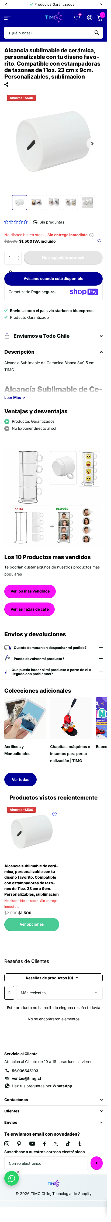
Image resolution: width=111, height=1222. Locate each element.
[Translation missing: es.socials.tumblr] (79, 1143)
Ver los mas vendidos (30, 591)
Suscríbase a (97, 1163)
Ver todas (20, 779)
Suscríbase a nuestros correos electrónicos (44, 1151)
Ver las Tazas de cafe (30, 609)
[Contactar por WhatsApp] (11, 1178)
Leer (12, 397)
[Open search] (9, 993)
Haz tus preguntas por (42, 1086)
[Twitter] (56, 1144)
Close (53, 1099)
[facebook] (44, 1144)
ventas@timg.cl (26, 1078)
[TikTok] (68, 1143)
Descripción (19, 352)
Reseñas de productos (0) (49, 978)
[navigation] (6, 4)
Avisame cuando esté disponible (53, 278)
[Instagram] (6, 1143)
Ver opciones (32, 924)
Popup (91, 234)
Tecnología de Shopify (72, 1193)
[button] (15, 221)
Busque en (97, 33)
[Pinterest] (19, 1143)
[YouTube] (32, 1144)
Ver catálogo (7, 17)
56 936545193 (25, 1070)
